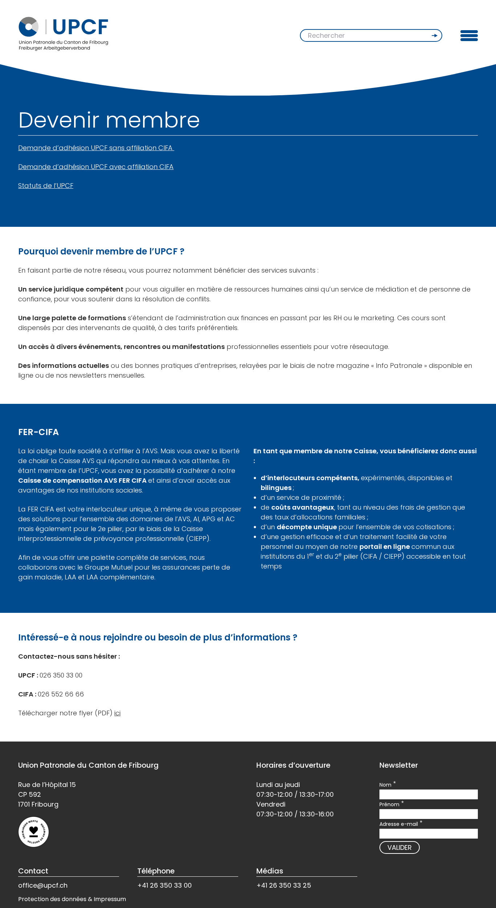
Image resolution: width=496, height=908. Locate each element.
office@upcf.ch (43, 885)
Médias (269, 871)
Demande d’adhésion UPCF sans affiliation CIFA (96, 147)
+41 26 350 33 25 (283, 885)
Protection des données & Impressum (72, 899)
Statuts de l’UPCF (45, 185)
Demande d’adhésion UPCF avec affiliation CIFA (96, 166)
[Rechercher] (435, 35)
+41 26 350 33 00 (164, 885)
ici (117, 713)
